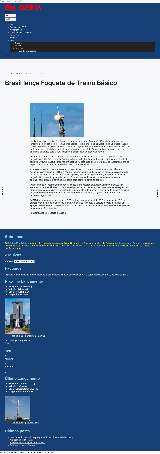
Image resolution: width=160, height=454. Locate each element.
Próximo (157, 192)
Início (12, 24)
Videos (18, 46)
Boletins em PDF (18, 27)
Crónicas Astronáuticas (21, 32)
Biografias (14, 35)
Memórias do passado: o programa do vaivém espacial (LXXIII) (41, 437)
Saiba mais (17, 336)
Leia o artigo (32, 422)
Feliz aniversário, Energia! (23, 445)
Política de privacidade (25, 51)
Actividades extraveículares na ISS (27, 442)
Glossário (19, 48)
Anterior (2, 191)
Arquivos (9, 261)
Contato (18, 43)
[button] (7, 13)
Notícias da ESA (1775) (21, 440)
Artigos (13, 38)
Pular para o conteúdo (11, 1)
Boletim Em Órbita (17, 243)
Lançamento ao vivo (35, 336)
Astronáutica (16, 30)
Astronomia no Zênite (128, 243)
